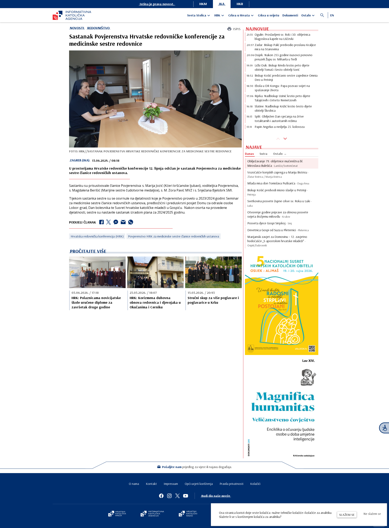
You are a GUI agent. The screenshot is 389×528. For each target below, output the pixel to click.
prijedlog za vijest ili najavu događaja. (197, 467)
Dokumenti (290, 15)
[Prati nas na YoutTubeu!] (185, 495)
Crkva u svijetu (268, 15)
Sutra (263, 154)
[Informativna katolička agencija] (152, 514)
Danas (249, 154)
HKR (240, 3)
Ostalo (306, 15)
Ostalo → (280, 154)
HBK (217, 15)
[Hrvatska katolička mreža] (117, 514)
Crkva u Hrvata (239, 15)
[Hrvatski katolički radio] (188, 514)
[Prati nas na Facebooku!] (161, 495)
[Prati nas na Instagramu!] (169, 495)
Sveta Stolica (196, 15)
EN (332, 15)
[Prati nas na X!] (177, 495)
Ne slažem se (372, 514)
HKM (203, 3)
